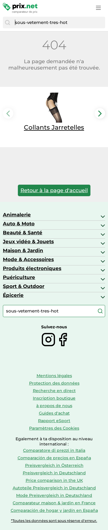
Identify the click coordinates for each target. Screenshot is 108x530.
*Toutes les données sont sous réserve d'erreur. (54, 520)
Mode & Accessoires (28, 259)
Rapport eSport (54, 420)
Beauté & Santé (22, 232)
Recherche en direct (54, 390)
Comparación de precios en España (54, 457)
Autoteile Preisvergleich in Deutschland (54, 487)
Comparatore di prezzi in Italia (54, 450)
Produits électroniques (32, 268)
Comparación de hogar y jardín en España (54, 510)
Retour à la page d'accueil (54, 190)
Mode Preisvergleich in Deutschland (54, 495)
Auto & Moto (19, 223)
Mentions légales (54, 375)
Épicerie (13, 295)
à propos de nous (54, 405)
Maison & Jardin (23, 250)
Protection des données (54, 383)
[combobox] (58, 22)
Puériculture (19, 277)
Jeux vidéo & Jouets (28, 241)
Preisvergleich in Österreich (54, 465)
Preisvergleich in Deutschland (54, 472)
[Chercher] (7, 22)
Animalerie (17, 215)
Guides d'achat (54, 413)
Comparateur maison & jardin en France (54, 502)
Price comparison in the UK (54, 480)
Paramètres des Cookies (54, 428)
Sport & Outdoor (23, 286)
